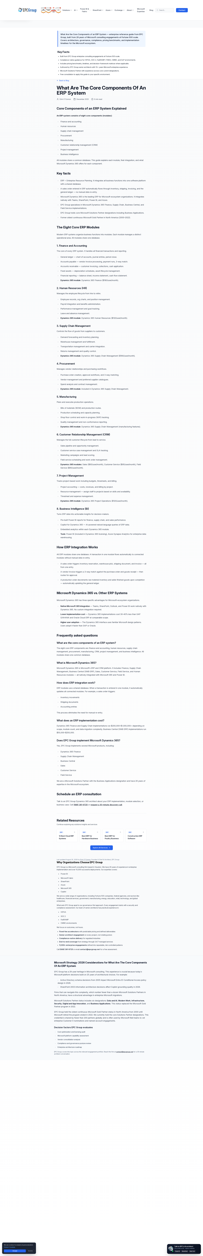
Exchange (119, 10)
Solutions (66, 10)
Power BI (177, 1251)
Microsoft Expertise (141, 10)
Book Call (192, 1251)
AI (75, 10)
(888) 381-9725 (81, 805)
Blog (151, 10)
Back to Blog (64, 80)
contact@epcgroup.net (124, 1052)
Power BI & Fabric (84, 10)
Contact (182, 10)
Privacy (6, 1247)
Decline (30, 1251)
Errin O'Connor (85, 859)
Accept (15, 1251)
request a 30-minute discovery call (106, 805)
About (129, 10)
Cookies (12, 1247)
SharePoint (97, 10)
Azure (108, 10)
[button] (184, 1249)
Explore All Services (100, 848)
